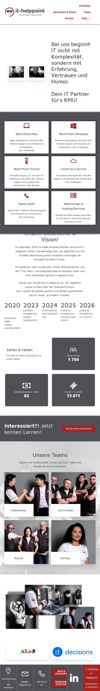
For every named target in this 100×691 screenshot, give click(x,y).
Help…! (86, 18)
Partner (69, 18)
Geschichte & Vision (64, 12)
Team (87, 12)
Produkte (84, 5)
